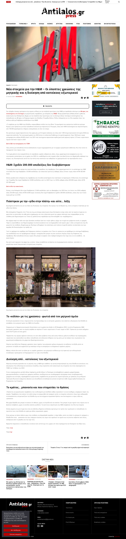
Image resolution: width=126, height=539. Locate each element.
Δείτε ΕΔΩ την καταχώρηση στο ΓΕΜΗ (18, 144)
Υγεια (78, 23)
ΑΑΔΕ (55, 113)
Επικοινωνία (70, 512)
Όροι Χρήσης (98, 508)
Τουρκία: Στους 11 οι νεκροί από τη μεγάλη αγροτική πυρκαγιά (70, 447)
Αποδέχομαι (15, 526)
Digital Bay (117, 536)
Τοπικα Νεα (22, 23)
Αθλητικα (97, 23)
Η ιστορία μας (70, 517)
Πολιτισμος (87, 23)
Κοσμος (50, 23)
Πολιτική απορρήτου (100, 512)
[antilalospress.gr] (63, 13)
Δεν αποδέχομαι (16, 530)
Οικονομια (69, 23)
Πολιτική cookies (99, 517)
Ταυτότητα (69, 508)
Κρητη (33, 23)
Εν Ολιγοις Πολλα (109, 23)
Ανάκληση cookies (99, 522)
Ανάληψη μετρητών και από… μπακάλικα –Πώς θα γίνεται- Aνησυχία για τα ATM (28, 2)
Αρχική (8, 85)
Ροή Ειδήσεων (70, 522)
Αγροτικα (59, 23)
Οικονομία (14, 85)
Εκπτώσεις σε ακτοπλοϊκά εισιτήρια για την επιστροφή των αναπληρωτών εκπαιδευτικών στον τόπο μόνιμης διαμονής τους (25, 449)
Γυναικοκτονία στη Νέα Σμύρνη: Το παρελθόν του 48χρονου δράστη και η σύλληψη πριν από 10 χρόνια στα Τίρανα (91, 2)
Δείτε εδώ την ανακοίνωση (14, 186)
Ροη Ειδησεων (11, 23)
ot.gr (11, 428)
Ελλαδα (41, 23)
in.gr (11, 432)
